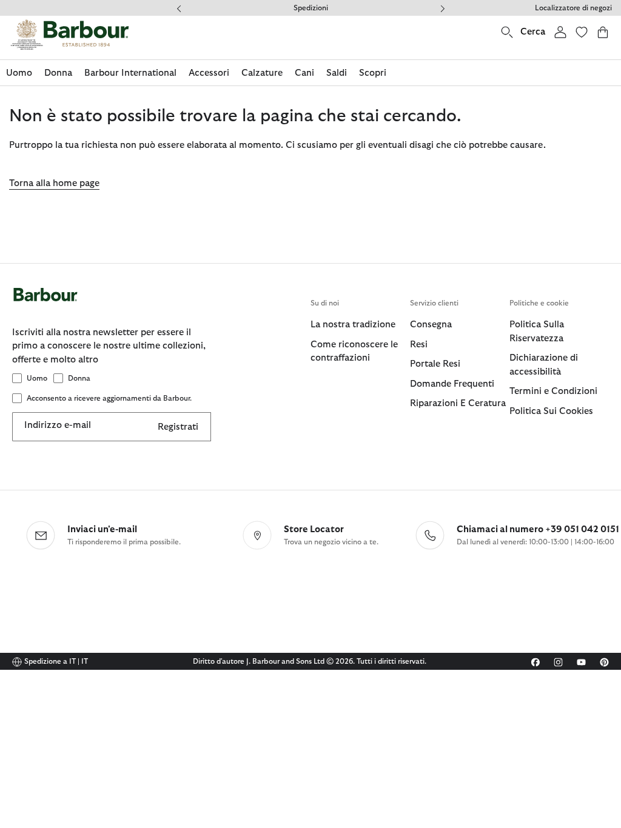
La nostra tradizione (352, 324)
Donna (79, 378)
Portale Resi (435, 364)
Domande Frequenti (452, 384)
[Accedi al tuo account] (560, 31)
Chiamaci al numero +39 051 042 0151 (538, 529)
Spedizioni (311, 8)
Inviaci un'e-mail (102, 529)
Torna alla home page (54, 183)
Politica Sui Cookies (551, 411)
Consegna (431, 324)
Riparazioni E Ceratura (458, 403)
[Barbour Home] (69, 34)
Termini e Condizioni (553, 391)
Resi (419, 344)
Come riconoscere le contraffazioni (354, 351)
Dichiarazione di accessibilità (543, 364)
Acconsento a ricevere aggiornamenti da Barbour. (109, 398)
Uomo (37, 378)
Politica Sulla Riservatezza (536, 331)
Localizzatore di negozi (573, 8)
